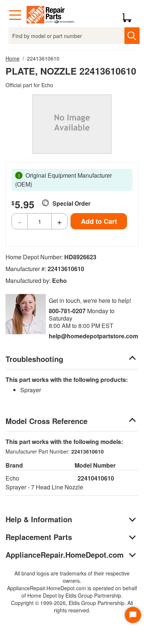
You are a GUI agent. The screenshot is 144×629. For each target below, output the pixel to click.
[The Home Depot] (51, 15)
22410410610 (96, 478)
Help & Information (39, 519)
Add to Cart (99, 221)
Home (13, 58)
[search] (132, 35)
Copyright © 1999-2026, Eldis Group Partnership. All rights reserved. (72, 606)
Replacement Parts (39, 536)
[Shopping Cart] (129, 15)
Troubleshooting (34, 358)
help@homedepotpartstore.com (93, 336)
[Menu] (15, 15)
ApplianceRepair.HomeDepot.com (65, 554)
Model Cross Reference (47, 421)
